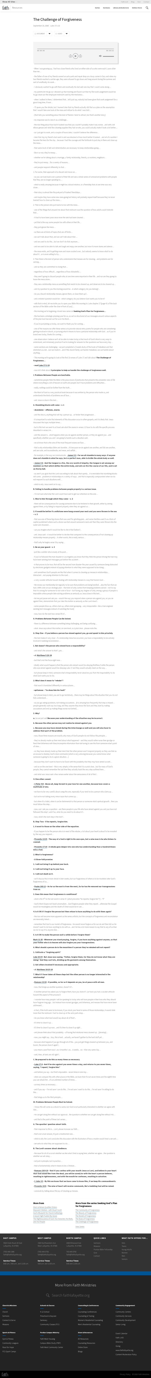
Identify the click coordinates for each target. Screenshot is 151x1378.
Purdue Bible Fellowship (103, 1249)
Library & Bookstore (121, 8)
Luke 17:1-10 (55, 25)
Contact (146, 2)
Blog (132, 2)
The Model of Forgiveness (86, 1216)
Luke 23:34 (37, 957)
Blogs (80, 1351)
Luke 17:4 (38, 1064)
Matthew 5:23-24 (44, 655)
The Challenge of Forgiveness (87, 1221)
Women (125, 1252)
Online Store (137, 8)
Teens (124, 1246)
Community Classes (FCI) (49, 1324)
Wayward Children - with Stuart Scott (47, 1210)
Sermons (106, 8)
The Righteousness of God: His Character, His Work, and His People (53, 1220)
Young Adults (127, 1249)
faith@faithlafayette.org (12, 1254)
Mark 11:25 (38, 939)
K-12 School (44, 1311)
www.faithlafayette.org (124, 1350)
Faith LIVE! (120, 1337)
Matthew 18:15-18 (45, 969)
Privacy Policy (125, 1374)
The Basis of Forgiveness (85, 1218)
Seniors (124, 1259)
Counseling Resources (86, 1343)
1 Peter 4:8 (39, 784)
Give (138, 2)
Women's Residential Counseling (90, 1320)
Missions (97, 1246)
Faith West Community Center (51, 1347)
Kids (123, 1243)
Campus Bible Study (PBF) (50, 1343)
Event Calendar (121, 1333)
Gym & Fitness (7, 1339)
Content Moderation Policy (126, 1354)
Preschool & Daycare (48, 1316)
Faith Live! (124, 2)
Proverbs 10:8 (40, 1186)
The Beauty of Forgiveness (86, 1213)
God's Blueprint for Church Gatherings (47, 1213)
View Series (80, 1226)
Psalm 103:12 (40, 886)
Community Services (123, 1316)
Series (97, 8)
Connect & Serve (8, 1320)
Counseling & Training (86, 1316)
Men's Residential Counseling (89, 1324)
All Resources (83, 1339)
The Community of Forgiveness (87, 1210)
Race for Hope (8, 1347)
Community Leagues (10, 1343)
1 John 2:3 (38, 1181)
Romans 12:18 (40, 982)
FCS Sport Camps (9, 1351)
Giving (118, 1346)
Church (5, 1311)
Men (123, 1256)
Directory (119, 1342)
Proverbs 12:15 (40, 839)
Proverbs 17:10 (40, 846)
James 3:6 (38, 463)
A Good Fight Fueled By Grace (45, 1216)
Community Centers (123, 1311)
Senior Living (120, 1324)
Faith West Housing (47, 1339)
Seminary (43, 1320)
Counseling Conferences (87, 1311)
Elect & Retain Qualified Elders (45, 1207)
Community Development (126, 1320)
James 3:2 (72, 455)
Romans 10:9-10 (41, 1170)
